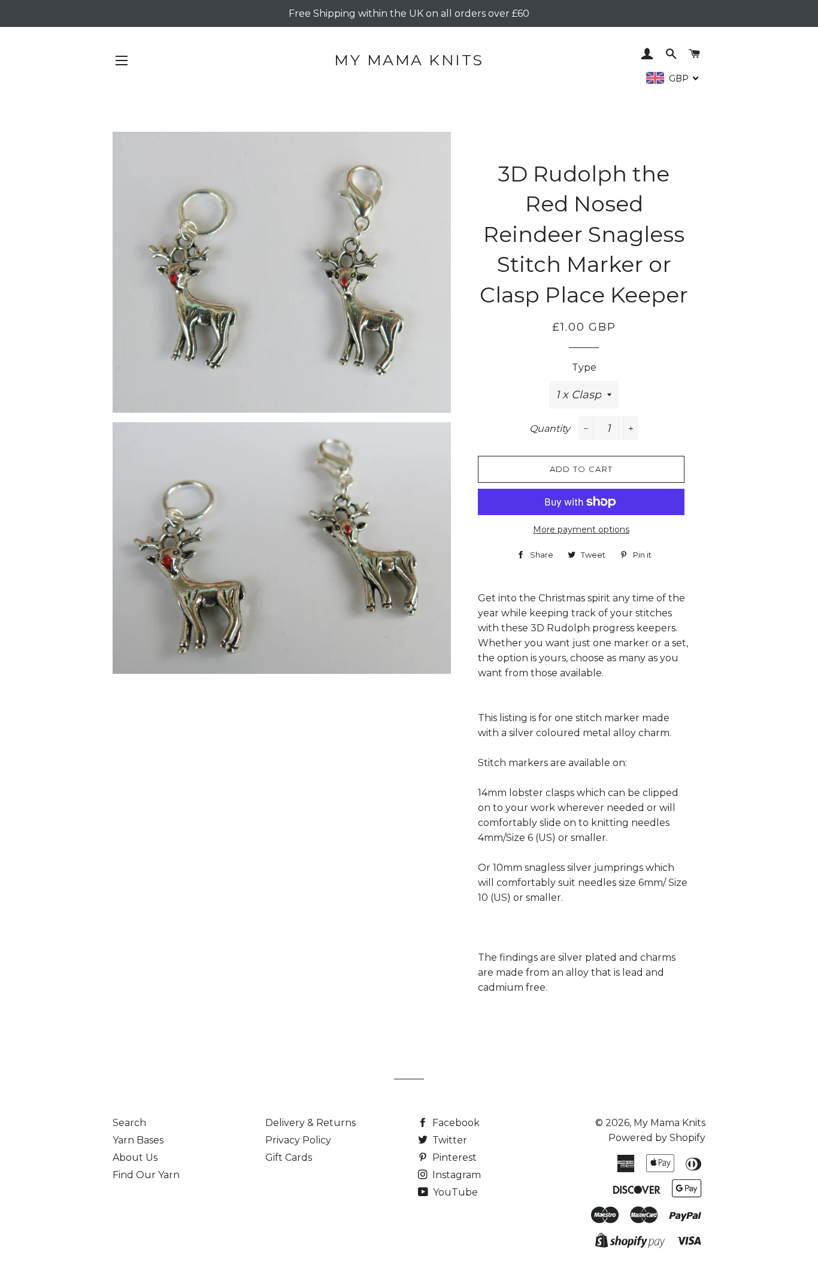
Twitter (448, 1140)
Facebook (455, 1122)
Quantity (549, 428)
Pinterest (453, 1157)
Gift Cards (288, 1157)
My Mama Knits (409, 60)
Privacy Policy (298, 1140)
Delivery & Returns (310, 1122)
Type (584, 367)
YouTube (454, 1192)
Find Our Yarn (146, 1175)
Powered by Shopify (656, 1137)
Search (129, 1122)
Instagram (455, 1175)
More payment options (581, 529)
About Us (135, 1157)
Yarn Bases (138, 1140)
